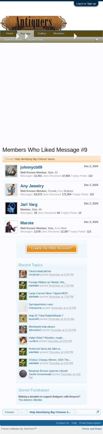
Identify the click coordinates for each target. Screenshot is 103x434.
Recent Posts (35, 39)
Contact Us (62, 423)
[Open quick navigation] (97, 412)
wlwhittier (34, 285)
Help (74, 423)
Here (64, 228)
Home (9, 33)
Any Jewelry (32, 185)
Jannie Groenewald (40, 374)
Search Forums (13, 39)
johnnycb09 (31, 167)
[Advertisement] (51, 93)
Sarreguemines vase (41, 304)
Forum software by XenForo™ (19, 428)
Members (58, 33)
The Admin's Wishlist (30, 399)
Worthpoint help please (42, 326)
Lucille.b (33, 341)
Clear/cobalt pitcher (40, 271)
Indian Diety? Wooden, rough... (46, 337)
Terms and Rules (92, 428)
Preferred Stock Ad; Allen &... (45, 348)
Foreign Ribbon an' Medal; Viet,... (48, 282)
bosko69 (34, 319)
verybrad (34, 274)
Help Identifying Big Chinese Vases (35, 159)
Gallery (42, 33)
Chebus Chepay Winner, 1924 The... (50, 359)
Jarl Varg (28, 204)
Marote (27, 222)
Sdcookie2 (35, 330)
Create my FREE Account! (51, 248)
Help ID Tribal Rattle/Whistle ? (46, 315)
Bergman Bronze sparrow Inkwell (48, 370)
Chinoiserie (35, 307)
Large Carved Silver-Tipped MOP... (49, 293)
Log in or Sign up (86, 3)
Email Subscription (90, 423)
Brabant (68, 190)
